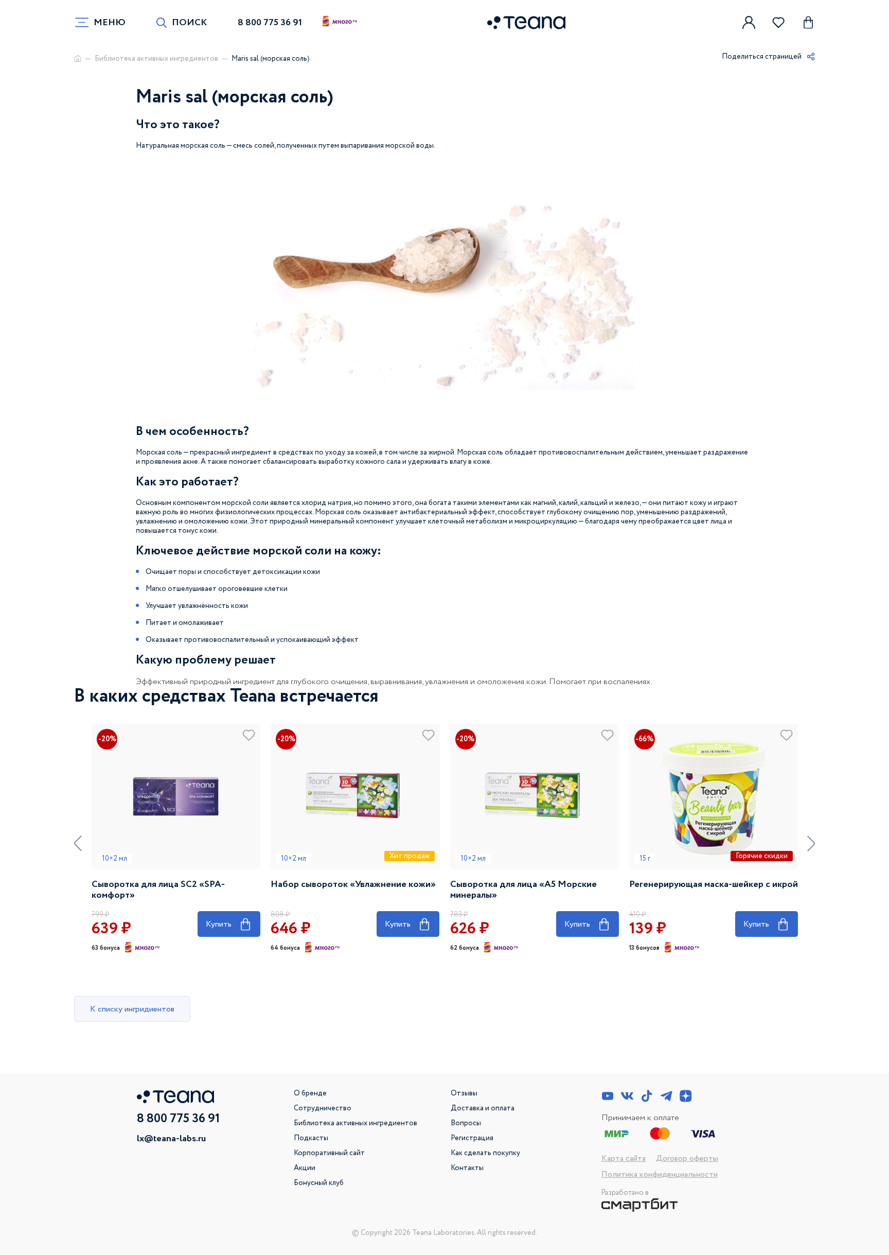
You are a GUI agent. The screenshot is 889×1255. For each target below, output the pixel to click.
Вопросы (466, 1123)
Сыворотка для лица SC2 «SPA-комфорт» (158, 890)
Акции (304, 1168)
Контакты (467, 1168)
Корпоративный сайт (329, 1153)
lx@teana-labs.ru (171, 1138)
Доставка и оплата (482, 1108)
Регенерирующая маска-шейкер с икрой (713, 884)
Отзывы (464, 1093)
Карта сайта (623, 1158)
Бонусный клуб (319, 1183)
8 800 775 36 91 (270, 22)
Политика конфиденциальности (659, 1174)
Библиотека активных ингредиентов (156, 58)
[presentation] (78, 843)
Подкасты (311, 1138)
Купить (229, 922)
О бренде (310, 1093)
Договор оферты (687, 1158)
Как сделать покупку (485, 1153)
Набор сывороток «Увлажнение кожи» (353, 884)
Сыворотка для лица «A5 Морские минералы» (523, 890)
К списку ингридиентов (132, 1009)
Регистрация (472, 1138)
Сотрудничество (322, 1108)
